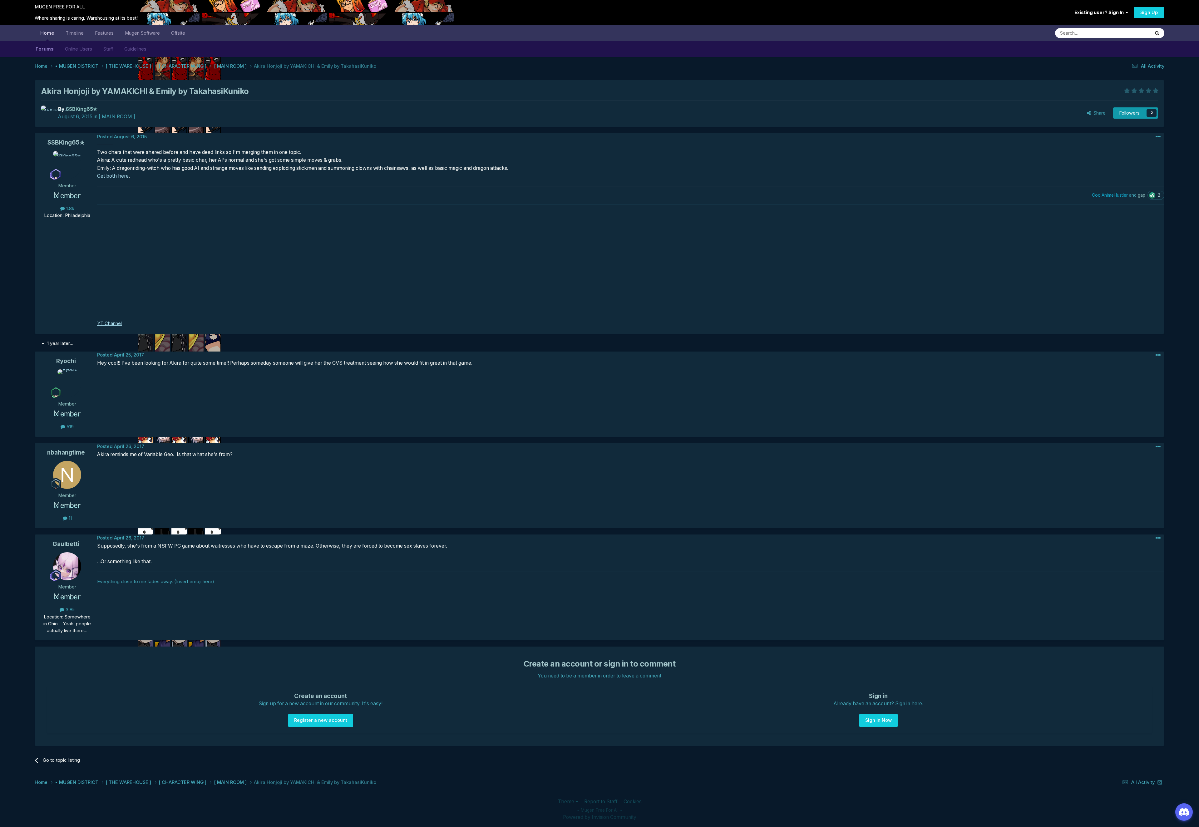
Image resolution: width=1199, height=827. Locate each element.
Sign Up (1149, 12)
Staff (108, 49)
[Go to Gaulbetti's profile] (67, 566)
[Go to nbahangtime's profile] (67, 475)
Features (104, 33)
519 (69, 427)
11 (69, 518)
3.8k (69, 610)
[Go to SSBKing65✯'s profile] (48, 112)
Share (1098, 113)
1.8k (69, 208)
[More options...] (1158, 136)
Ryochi (66, 361)
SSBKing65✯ (66, 142)
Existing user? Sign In (1100, 12)
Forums (45, 49)
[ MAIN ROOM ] (117, 117)
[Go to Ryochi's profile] (67, 383)
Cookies (633, 802)
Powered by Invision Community (599, 817)
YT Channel (109, 323)
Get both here (113, 176)
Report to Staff (601, 802)
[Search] (1157, 33)
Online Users (78, 49)
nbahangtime (66, 452)
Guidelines (135, 49)
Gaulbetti (65, 544)
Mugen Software (142, 33)
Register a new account (320, 720)
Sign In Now (878, 720)
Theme (566, 802)
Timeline (75, 33)
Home (47, 33)
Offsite (178, 33)
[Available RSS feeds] (1159, 782)
